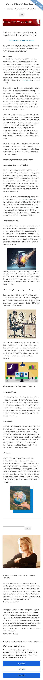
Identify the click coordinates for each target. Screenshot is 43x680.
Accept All (21, 663)
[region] (21, 661)
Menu (21, 14)
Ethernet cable (27, 199)
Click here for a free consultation (21, 40)
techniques (27, 80)
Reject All (21, 675)
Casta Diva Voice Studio (21, 4)
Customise (21, 669)
